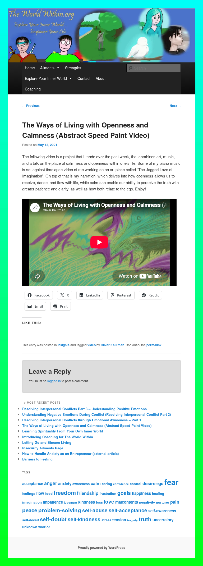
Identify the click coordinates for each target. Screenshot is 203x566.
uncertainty (163, 520)
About (100, 78)
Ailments (47, 67)
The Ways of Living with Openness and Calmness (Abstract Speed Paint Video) (86, 425)
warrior (44, 526)
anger (50, 483)
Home (30, 67)
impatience (53, 502)
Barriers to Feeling (37, 459)
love (109, 501)
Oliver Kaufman (112, 345)
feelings (28, 493)
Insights (64, 345)
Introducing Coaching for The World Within (57, 436)
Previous (31, 105)
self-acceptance (128, 510)
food (49, 493)
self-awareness (162, 511)
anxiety (64, 483)
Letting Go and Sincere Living (46, 442)
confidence (121, 484)
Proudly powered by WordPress (101, 547)
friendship (87, 493)
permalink (154, 345)
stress (106, 519)
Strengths (73, 67)
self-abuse (95, 510)
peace (29, 510)
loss (99, 502)
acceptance (32, 483)
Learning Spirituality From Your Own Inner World (62, 430)
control (135, 483)
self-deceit (30, 519)
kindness (86, 502)
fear (171, 481)
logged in (54, 380)
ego (159, 483)
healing (158, 493)
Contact (83, 78)
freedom (65, 493)
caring (107, 483)
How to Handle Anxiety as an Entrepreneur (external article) (70, 453)
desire (148, 483)
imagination (32, 502)
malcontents (126, 502)
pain (174, 502)
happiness (141, 493)
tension (119, 520)
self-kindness (84, 519)
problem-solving (59, 510)
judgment (70, 502)
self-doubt (53, 519)
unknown (29, 526)
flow (40, 493)
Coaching (33, 89)
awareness (81, 483)
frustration (107, 493)
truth (145, 519)
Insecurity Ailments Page (42, 447)
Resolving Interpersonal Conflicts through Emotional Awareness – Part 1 (81, 419)
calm (96, 483)
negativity (147, 502)
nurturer (162, 502)
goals (124, 492)
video (91, 345)
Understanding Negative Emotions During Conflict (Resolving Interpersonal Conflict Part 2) (96, 414)
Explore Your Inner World (46, 78)
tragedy (132, 520)
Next (175, 105)
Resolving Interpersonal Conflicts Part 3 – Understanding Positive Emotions (84, 408)
